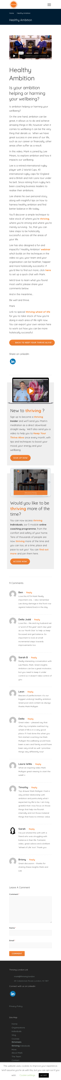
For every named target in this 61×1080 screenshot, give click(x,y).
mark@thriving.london (24, 976)
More (14, 1049)
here (48, 270)
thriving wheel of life (38, 311)
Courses (15, 1038)
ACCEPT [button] (43, 1075)
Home (14, 1024)
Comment (14, 894)
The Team (16, 1056)
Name (12, 928)
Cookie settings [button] (27, 1075)
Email (12, 940)
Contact (15, 1060)
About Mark (17, 1052)
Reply (29, 592)
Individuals (16, 1031)
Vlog (14, 1035)
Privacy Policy (15, 1006)
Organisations (18, 1027)
